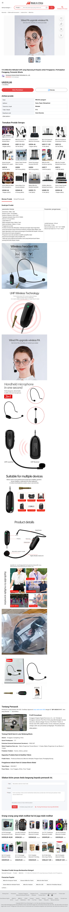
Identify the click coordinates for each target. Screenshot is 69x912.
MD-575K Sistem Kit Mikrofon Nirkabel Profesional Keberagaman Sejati (47, 140)
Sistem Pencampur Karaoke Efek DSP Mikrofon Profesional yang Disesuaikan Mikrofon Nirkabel (34, 163)
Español (38, 898)
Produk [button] (18, 7)
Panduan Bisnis (42, 895)
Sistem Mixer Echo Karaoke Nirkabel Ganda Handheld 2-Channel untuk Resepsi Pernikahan (20, 186)
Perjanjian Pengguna (23, 893)
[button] (3, 3)
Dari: (10, 783)
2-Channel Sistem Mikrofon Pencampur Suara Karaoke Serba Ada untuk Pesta (34, 140)
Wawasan (34, 895)
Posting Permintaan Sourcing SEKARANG (47, 807)
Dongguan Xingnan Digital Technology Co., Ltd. (18, 75)
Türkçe (40, 900)
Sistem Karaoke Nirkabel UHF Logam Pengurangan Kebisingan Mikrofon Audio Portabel (7, 163)
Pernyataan (13, 893)
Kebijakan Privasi (34, 893)
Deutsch (44, 898)
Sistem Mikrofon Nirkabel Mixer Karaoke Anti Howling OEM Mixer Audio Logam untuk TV (7, 140)
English (8, 898)
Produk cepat (62, 893)
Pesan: (9, 792)
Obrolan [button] (52, 90)
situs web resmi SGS (39, 709)
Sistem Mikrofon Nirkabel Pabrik (11, 884)
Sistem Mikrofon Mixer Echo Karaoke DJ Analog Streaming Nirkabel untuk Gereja (8, 186)
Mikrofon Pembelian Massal (54, 884)
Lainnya (4, 887)
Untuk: (9, 788)
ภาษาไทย (34, 900)
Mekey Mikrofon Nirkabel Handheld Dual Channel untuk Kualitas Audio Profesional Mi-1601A (34, 186)
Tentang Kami (5, 893)
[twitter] (52, 895)
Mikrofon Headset (28, 884)
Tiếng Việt (46, 900)
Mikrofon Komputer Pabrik (10, 880)
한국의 (11, 900)
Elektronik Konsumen (13, 12)
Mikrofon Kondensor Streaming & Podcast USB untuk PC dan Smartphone (60, 140)
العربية (16, 900)
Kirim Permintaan (17, 90)
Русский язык (64, 898)
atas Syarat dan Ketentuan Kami (60, 906)
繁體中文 (20, 898)
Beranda (4, 12)
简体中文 (14, 898)
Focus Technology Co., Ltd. (30, 903)
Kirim (14, 807)
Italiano (56, 898)
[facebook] (48, 895)
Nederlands (23, 900)
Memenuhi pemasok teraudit (22, 895)
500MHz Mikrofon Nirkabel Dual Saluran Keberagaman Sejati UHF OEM (47, 186)
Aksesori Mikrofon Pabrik (26, 880)
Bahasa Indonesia (55, 900)
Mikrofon (31, 12)
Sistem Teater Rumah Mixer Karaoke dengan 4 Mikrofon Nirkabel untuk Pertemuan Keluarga (21, 163)
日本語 (25, 898)
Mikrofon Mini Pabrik (42, 880)
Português (50, 898)
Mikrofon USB (39, 884)
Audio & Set (24, 12)
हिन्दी (29, 900)
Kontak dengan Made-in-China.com (48, 893)
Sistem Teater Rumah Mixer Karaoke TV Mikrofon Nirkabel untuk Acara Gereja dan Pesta (60, 186)
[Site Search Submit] (52, 7)
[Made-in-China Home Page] (34, 3)
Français (32, 898)
